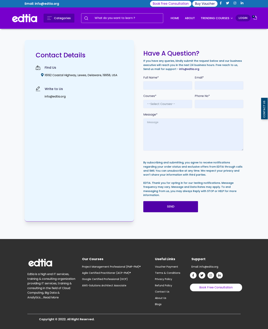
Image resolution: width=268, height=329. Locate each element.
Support (198, 259)
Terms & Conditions (167, 273)
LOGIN (243, 18)
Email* (199, 77)
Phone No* (202, 96)
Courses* (149, 96)
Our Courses (92, 259)
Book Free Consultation (171, 3)
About (190, 18)
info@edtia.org (55, 96)
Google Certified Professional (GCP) (105, 279)
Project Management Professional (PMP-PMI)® (111, 267)
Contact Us (162, 291)
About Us (160, 298)
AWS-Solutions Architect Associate (104, 285)
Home (175, 18)
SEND (170, 206)
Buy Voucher (205, 3)
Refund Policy (163, 285)
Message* (150, 114)
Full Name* (151, 77)
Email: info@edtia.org (42, 3)
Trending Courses (215, 18)
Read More (51, 297)
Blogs (158, 304)
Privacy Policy (163, 279)
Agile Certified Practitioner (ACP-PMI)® (106, 273)
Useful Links (165, 259)
